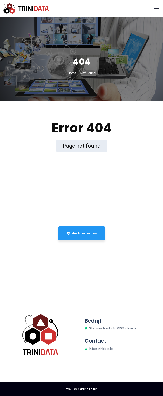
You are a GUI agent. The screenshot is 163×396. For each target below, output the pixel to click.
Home (71, 73)
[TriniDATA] (26, 8)
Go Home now (84, 233)
